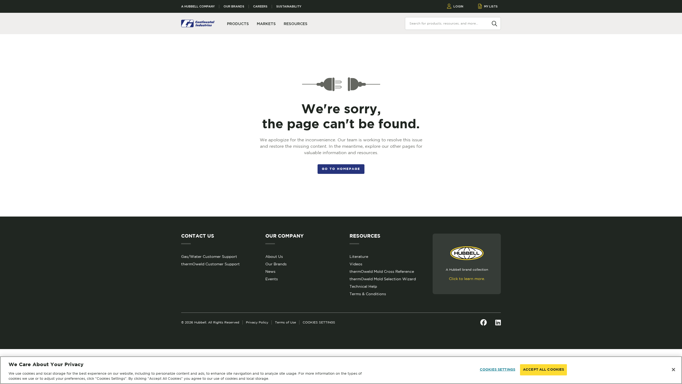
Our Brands (234, 6)
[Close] (673, 369)
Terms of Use (285, 322)
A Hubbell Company (198, 6)
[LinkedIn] (498, 322)
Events (271, 279)
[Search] (494, 23)
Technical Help (363, 286)
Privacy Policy (257, 322)
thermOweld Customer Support (210, 264)
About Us (274, 256)
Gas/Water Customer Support (209, 256)
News (270, 271)
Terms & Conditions (368, 294)
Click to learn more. (467, 279)
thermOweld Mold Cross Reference (382, 271)
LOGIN (458, 6)
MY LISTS (491, 6)
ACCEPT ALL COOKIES (543, 369)
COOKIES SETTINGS (319, 322)
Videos (356, 264)
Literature (359, 256)
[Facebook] (483, 322)
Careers (260, 6)
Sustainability (288, 6)
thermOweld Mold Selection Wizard (383, 279)
